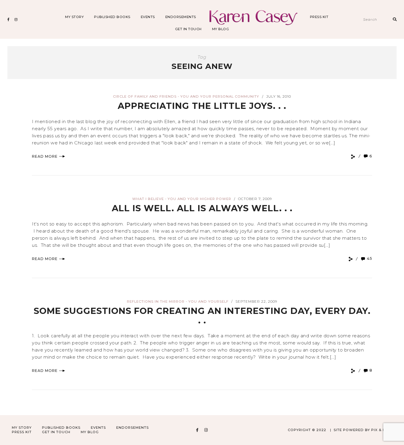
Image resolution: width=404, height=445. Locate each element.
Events (148, 17)
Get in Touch (188, 29)
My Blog (220, 29)
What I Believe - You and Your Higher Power (181, 199)
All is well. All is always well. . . (202, 208)
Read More (45, 156)
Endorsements (180, 17)
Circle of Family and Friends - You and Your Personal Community (186, 96)
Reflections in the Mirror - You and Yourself (178, 301)
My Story (74, 17)
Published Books (112, 17)
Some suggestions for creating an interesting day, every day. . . (202, 315)
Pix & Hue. (381, 430)
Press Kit (319, 17)
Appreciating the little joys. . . (202, 106)
